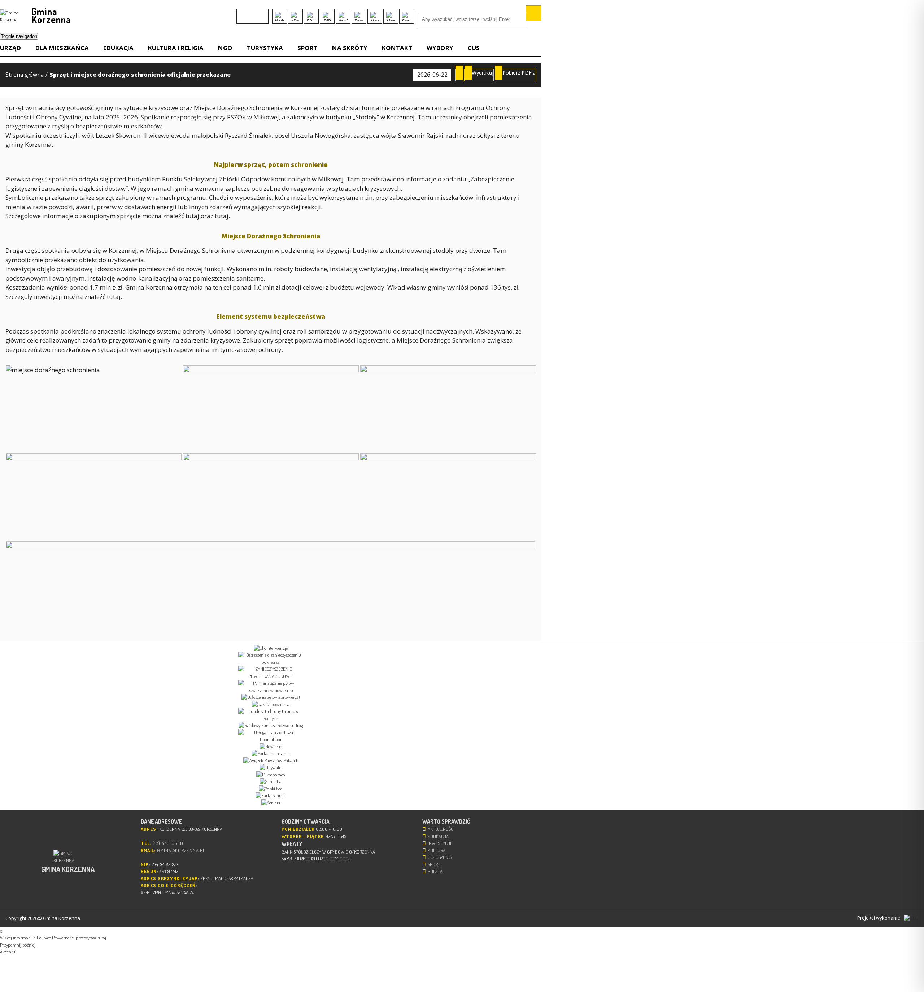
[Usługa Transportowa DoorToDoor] (271, 736)
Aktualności (441, 829)
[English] (241, 13)
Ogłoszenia (440, 857)
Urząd (10, 48)
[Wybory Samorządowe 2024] (279, 16)
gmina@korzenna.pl (181, 850)
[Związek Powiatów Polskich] (271, 760)
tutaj (193, 216)
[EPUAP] (311, 16)
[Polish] (250, 13)
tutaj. (222, 216)
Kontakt (397, 48)
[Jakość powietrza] (271, 704)
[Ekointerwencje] (271, 648)
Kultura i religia (176, 48)
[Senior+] (271, 803)
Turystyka (265, 48)
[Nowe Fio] (271, 746)
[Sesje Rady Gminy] (406, 16)
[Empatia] (271, 781)
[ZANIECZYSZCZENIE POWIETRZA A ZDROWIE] (271, 673)
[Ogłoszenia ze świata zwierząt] (271, 697)
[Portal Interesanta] (271, 753)
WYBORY (440, 48)
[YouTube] (343, 16)
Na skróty (349, 48)
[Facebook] (359, 16)
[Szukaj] (533, 13)
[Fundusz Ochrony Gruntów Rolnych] (271, 715)
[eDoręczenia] (295, 16)
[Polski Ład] (271, 789)
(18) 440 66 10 (168, 843)
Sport (307, 48)
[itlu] (911, 918)
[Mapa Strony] (374, 16)
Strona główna (24, 75)
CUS (474, 48)
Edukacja (118, 48)
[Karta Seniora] (271, 795)
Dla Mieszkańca (62, 48)
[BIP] (327, 16)
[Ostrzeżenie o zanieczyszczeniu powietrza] (271, 659)
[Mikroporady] (271, 775)
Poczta (435, 871)
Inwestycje (440, 843)
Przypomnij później (17, 945)
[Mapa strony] (390, 16)
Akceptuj (8, 951)
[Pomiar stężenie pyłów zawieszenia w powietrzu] (271, 687)
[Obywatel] (271, 767)
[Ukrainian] (260, 13)
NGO (225, 48)
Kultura (436, 850)
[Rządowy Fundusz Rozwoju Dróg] (271, 725)
